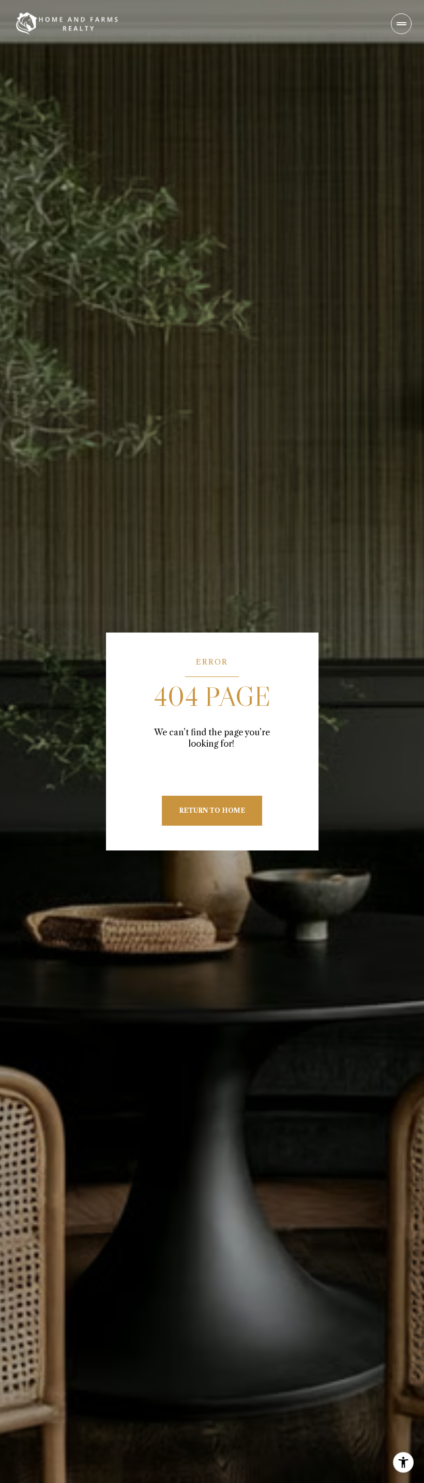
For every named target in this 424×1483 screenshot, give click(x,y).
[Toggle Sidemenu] (401, 23)
